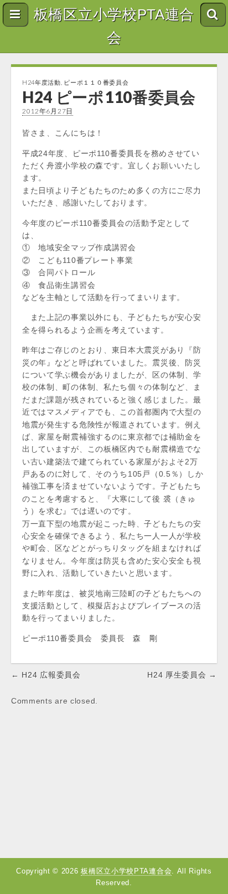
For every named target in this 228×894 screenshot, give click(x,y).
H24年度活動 (41, 82)
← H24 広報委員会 (46, 674)
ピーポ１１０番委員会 (96, 82)
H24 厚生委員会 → (182, 674)
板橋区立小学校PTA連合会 (114, 26)
